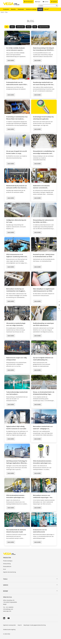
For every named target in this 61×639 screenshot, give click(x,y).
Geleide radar (20, 26)
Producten (6, 9)
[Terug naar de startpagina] (9, 554)
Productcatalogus (7, 561)
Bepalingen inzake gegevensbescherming (35, 625)
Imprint (20, 625)
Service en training (31, 9)
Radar (12, 26)
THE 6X (46, 9)
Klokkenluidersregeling (9, 629)
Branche (13, 9)
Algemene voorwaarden (9, 625)
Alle (7, 26)
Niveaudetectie (7, 566)
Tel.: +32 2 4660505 (8, 607)
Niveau (28, 26)
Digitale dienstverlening (9, 572)
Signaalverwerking (43, 26)
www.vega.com (7, 611)
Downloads (21, 9)
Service (5, 585)
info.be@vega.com (8, 609)
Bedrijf (40, 9)
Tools (5, 579)
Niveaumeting (7, 563)
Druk (35, 26)
